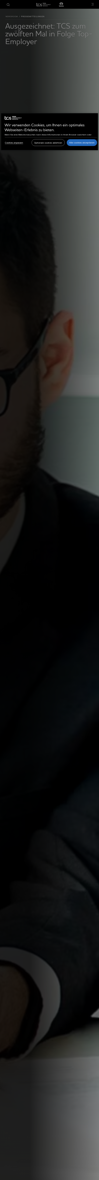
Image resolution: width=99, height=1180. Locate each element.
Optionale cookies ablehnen (48, 142)
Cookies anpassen (14, 142)
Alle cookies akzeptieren (82, 142)
